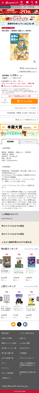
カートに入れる (24, 101)
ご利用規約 (23, 353)
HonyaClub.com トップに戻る (25, 108)
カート (4, 363)
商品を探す (5, 333)
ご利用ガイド (6, 378)
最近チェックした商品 (9, 343)
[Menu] (2, 2)
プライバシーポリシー (27, 358)
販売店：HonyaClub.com (28, 68)
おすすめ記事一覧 (7, 358)
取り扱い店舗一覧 (7, 353)
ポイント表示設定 (7, 373)
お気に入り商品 (7, 338)
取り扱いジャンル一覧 (9, 348)
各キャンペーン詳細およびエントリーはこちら (18, 86)
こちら (26, 386)
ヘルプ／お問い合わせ (27, 333)
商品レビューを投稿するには (25, 120)
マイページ (5, 368)
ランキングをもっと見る (31, 248)
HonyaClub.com (7, 218)
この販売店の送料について (27, 71)
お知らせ (22, 338)
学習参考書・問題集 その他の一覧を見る (21, 113)
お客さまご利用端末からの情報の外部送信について (28, 365)
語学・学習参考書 (29, 7)
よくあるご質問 (25, 343)
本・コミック (16, 7)
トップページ (5, 7)
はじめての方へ (25, 348)
